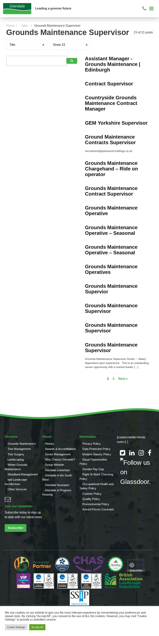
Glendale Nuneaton (57, 485)
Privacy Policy (91, 443)
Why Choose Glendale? (60, 459)
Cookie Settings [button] (16, 627)
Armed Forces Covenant (98, 509)
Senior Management (58, 454)
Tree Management (19, 448)
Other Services (17, 489)
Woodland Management (23, 474)
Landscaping (16, 459)
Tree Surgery (16, 454)
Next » (123, 378)
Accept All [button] (37, 627)
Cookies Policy (91, 493)
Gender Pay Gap (93, 469)
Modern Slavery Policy (96, 454)
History (49, 443)
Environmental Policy (95, 504)
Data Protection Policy (96, 448)
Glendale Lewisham (57, 470)
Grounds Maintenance (22, 443)
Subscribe (15, 528)
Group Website (54, 464)
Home (10, 25)
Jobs (24, 25)
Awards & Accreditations (60, 448)
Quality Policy (91, 499)
